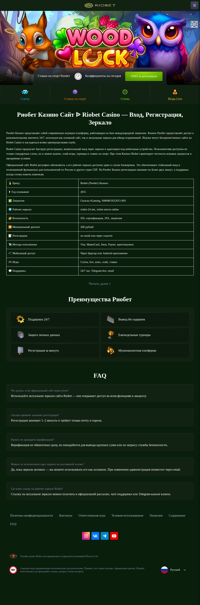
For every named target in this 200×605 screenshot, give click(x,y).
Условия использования (143, 529)
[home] (100, 5)
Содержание (20, 538)
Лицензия (176, 529)
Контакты (73, 529)
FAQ (39, 538)
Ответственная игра (103, 529)
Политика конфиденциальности (35, 529)
